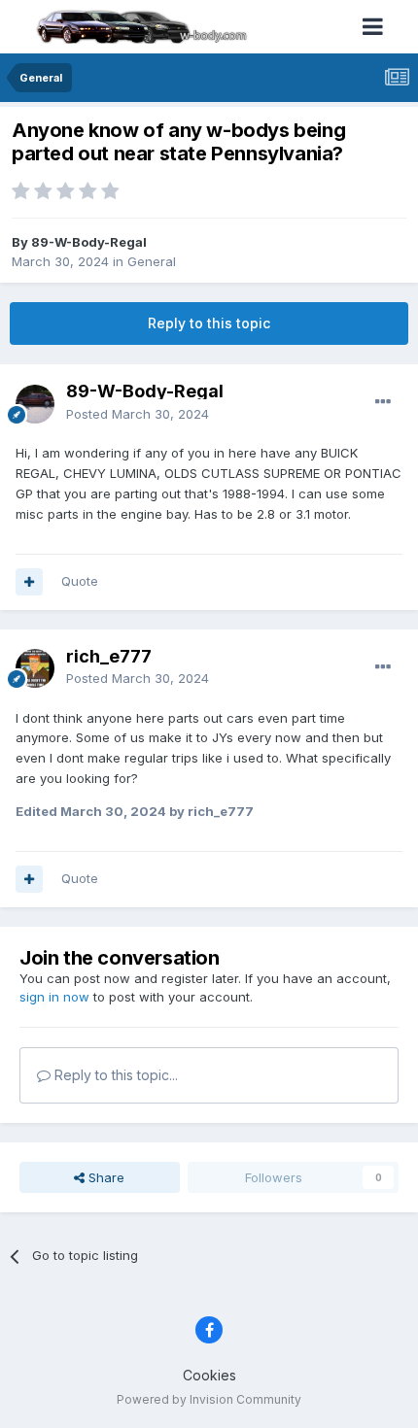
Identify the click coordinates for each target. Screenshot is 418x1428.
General (151, 261)
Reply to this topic (209, 323)
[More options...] (383, 402)
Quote (79, 581)
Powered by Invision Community (209, 1399)
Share (104, 1177)
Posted (137, 414)
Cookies (209, 1375)
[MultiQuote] (29, 581)
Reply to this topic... (114, 1075)
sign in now (54, 996)
